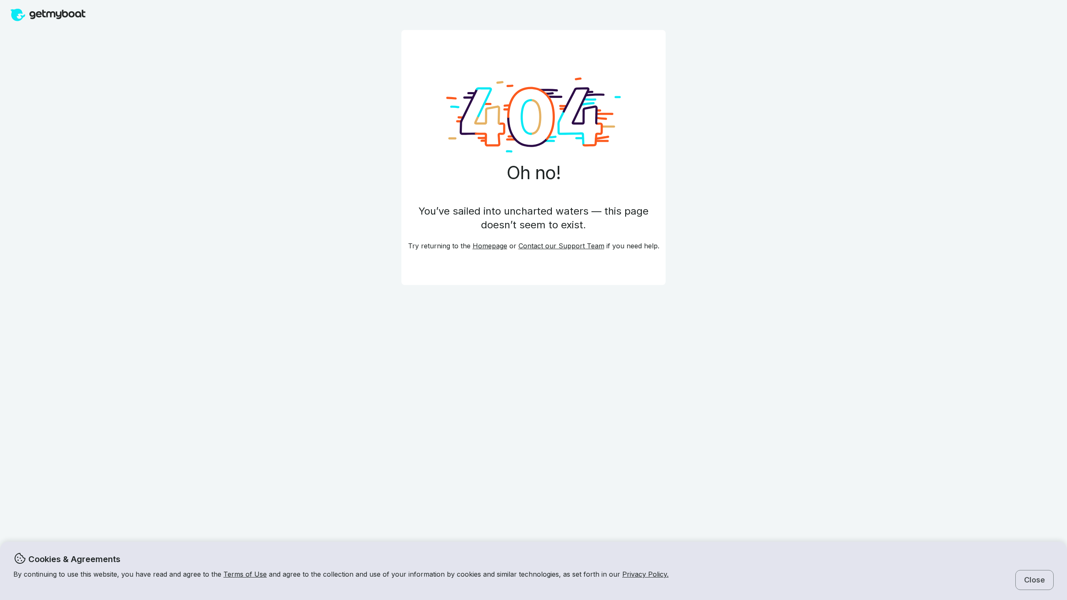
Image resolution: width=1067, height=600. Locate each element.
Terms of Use (245, 574)
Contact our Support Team (561, 246)
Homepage (490, 246)
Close (1034, 579)
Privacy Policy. (645, 574)
